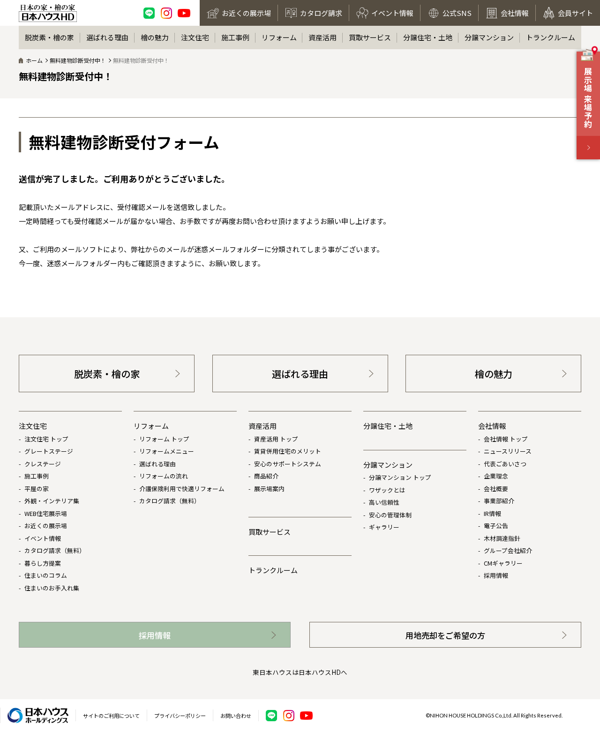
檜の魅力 (155, 37)
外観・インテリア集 (51, 500)
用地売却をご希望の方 (445, 635)
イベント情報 (42, 538)
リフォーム (279, 37)
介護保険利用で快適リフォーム (182, 488)
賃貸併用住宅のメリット (287, 451)
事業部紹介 (499, 500)
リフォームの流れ (163, 475)
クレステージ (42, 463)
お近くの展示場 (45, 525)
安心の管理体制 (390, 514)
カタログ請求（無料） (54, 550)
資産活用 (322, 37)
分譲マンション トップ (400, 477)
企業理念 (496, 475)
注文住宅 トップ (46, 438)
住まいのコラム (45, 575)
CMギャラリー (503, 563)
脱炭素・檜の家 (49, 37)
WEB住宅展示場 (45, 513)
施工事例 (235, 37)
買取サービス (370, 37)
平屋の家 (36, 488)
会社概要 (496, 488)
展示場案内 (269, 488)
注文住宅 (195, 37)
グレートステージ (48, 451)
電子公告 (496, 525)
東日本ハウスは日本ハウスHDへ (300, 672)
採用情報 (496, 575)
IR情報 (492, 513)
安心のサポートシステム (287, 463)
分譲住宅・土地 (427, 37)
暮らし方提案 (42, 563)
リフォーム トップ (164, 438)
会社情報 (492, 426)
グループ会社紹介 (508, 550)
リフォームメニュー (166, 451)
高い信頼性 (384, 502)
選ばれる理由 (107, 37)
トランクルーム (550, 37)
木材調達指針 (502, 538)
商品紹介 (266, 475)
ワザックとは (387, 490)
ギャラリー (384, 527)
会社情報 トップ (506, 438)
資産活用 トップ (276, 438)
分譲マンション (489, 37)
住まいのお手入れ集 (51, 587)
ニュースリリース (508, 451)
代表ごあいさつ (505, 463)
